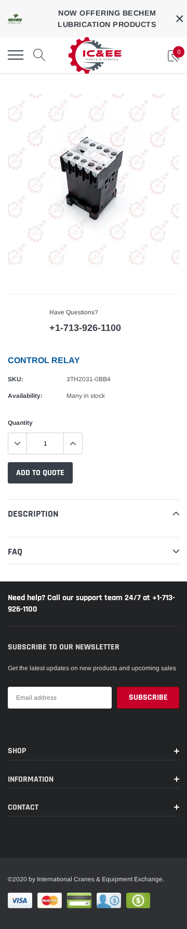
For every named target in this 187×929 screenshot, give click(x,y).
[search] (39, 55)
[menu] (15, 55)
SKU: (15, 379)
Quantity (20, 422)
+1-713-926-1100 (85, 328)
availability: (25, 395)
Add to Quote (40, 472)
